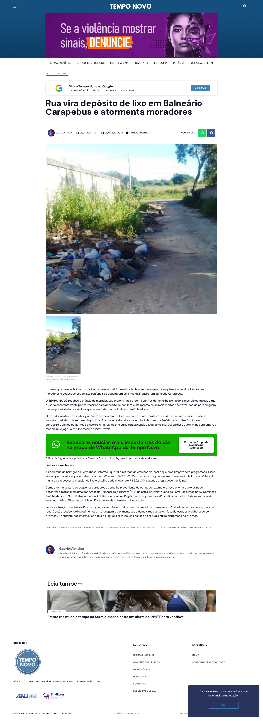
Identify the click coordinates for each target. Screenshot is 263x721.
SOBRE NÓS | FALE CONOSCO (208, 616)
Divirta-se (139, 630)
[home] (130, 6)
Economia (139, 638)
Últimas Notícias (57, 74)
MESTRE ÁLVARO (142, 623)
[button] (202, 133)
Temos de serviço (188, 668)
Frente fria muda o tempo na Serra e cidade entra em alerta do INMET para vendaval (115, 571)
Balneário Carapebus (58, 482)
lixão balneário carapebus (172, 482)
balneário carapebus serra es (87, 482)
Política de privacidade (127, 668)
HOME (195, 609)
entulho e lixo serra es (143, 482)
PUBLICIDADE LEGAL (144, 645)
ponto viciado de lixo (200, 482)
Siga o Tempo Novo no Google (91, 86)
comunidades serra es (117, 482)
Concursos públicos (146, 616)
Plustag (245, 668)
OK (223, 705)
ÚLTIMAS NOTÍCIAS (143, 609)
